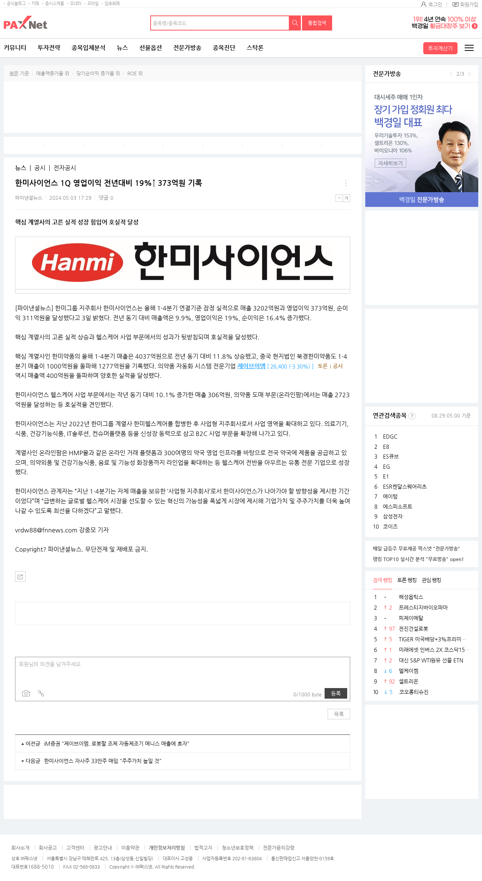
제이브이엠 (251, 366)
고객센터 (75, 847)
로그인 (435, 4)
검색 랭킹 (382, 580)
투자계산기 (440, 48)
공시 (40, 168)
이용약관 (130, 847)
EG (386, 466)
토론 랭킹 (406, 580)
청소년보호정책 (237, 847)
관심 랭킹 (431, 580)
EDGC (390, 436)
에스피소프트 (397, 506)
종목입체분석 (88, 47)
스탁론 (255, 47)
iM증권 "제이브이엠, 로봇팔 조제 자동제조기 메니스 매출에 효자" (116, 743)
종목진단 (224, 47)
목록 (339, 714)
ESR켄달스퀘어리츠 (405, 486)
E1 (386, 476)
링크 (41, 693)
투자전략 (49, 47)
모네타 (75, 4)
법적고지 (203, 847)
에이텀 (390, 496)
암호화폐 (112, 4)
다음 (469, 74)
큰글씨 (346, 198)
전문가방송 (187, 47)
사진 (26, 693)
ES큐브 (391, 456)
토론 (323, 366)
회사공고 (48, 847)
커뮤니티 (15, 47)
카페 (35, 4)
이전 (451, 74)
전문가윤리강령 (278, 847)
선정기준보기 (412, 416)
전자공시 (64, 168)
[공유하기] (20, 576)
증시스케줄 (54, 4)
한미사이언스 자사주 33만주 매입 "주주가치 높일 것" (103, 760)
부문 (13, 73)
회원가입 (469, 4)
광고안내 (103, 847)
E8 (386, 447)
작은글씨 (339, 198)
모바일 (93, 4)
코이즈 (390, 526)
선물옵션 (150, 47)
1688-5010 (41, 866)
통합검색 (317, 23)
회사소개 (20, 847)
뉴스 (122, 47)
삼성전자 (393, 516)
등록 (336, 693)
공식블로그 (16, 4)
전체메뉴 (468, 47)
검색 (295, 23)
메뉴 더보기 (345, 183)
